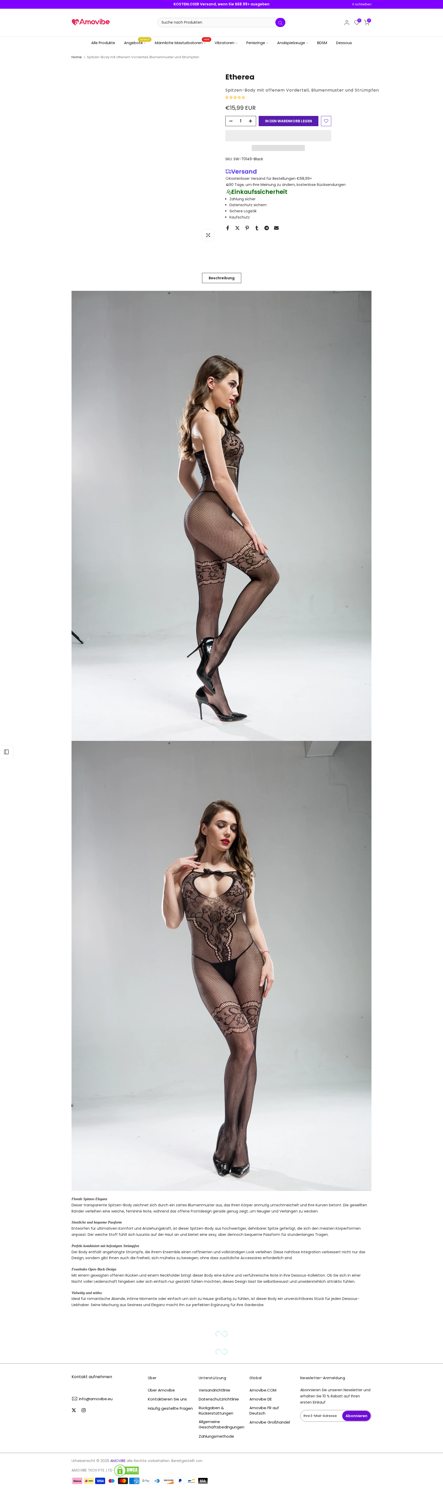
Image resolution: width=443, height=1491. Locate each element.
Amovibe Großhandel (269, 1422)
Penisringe (255, 42)
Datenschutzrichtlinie (219, 1399)
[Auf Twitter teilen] (237, 228)
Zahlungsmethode (216, 1436)
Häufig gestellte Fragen (170, 1408)
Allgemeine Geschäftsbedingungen (221, 1424)
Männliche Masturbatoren (182, 42)
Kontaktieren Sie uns (167, 1399)
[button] (235, 97)
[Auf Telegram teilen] (266, 228)
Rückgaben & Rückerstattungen (216, 1410)
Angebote (137, 42)
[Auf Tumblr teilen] (257, 228)
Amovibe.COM (262, 1390)
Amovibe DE (260, 1399)
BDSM (322, 42)
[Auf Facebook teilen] (227, 228)
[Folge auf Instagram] (83, 1410)
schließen (82, 4)
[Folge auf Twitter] (74, 1410)
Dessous (344, 42)
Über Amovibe (161, 1390)
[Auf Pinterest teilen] (247, 228)
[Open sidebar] (6, 752)
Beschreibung (222, 278)
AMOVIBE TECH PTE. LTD (92, 1470)
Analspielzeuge (291, 42)
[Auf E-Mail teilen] (276, 228)
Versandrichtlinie (214, 1390)
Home (77, 57)
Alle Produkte (103, 42)
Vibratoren (224, 42)
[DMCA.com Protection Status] (126, 1470)
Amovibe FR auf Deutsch (264, 1410)
